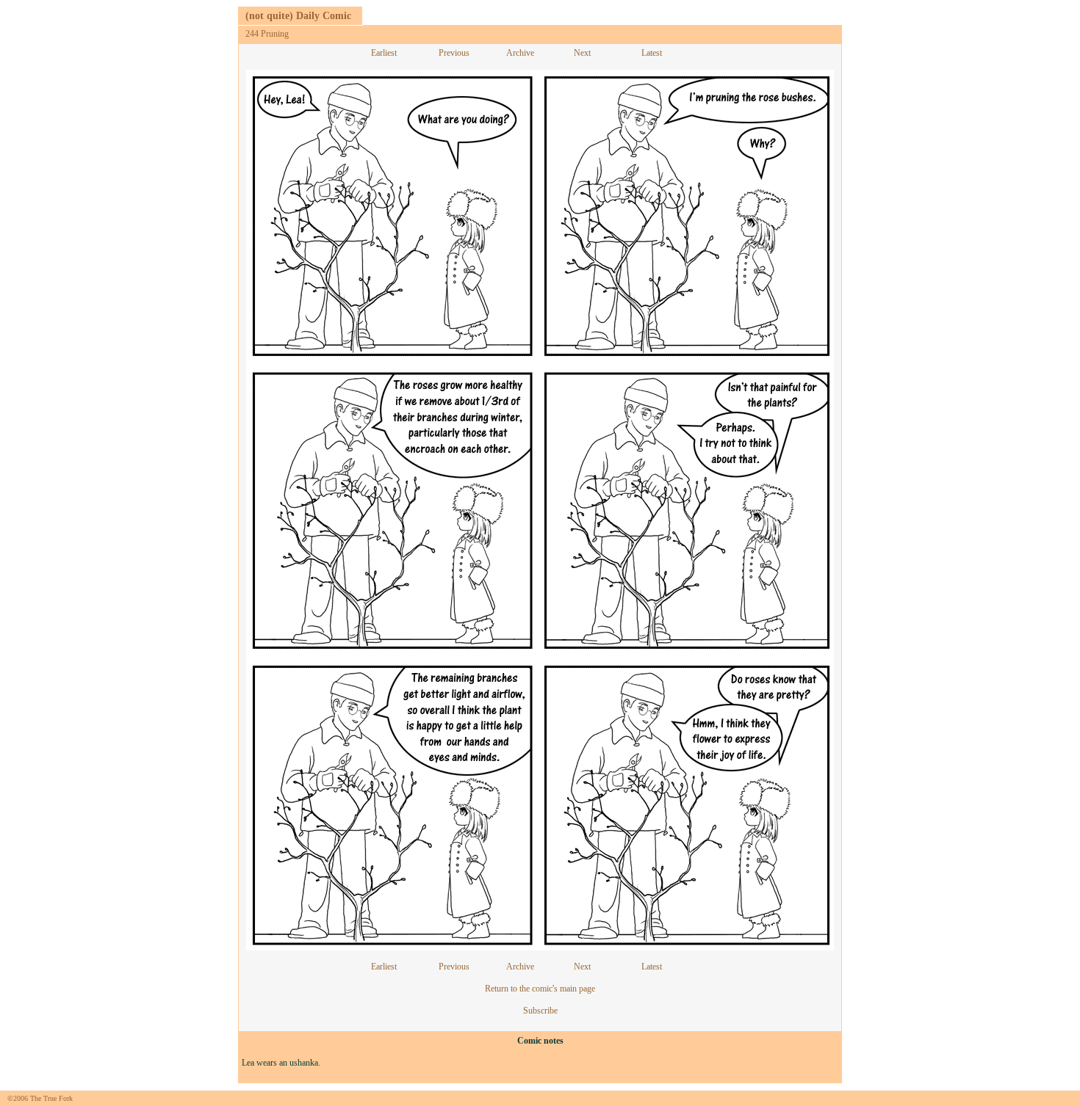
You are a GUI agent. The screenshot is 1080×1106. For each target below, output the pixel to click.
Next (582, 53)
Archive (520, 53)
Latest (651, 53)
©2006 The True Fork (40, 1098)
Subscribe (540, 1010)
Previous (454, 53)
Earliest (384, 53)
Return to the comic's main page (540, 988)
